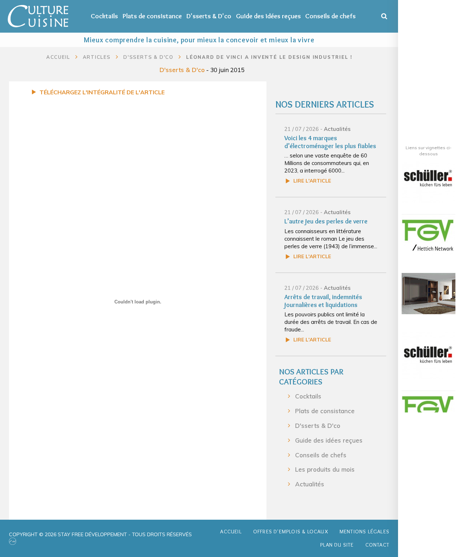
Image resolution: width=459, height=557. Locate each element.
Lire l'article (312, 181)
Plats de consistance (152, 16)
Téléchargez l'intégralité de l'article (102, 92)
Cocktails (104, 16)
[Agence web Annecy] (12, 541)
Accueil (58, 57)
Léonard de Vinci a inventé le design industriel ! (269, 57)
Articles (97, 57)
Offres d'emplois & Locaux (290, 531)
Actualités (337, 129)
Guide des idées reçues (268, 16)
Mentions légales (364, 531)
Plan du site (337, 545)
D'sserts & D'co (208, 16)
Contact (377, 545)
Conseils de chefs (330, 16)
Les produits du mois (325, 469)
